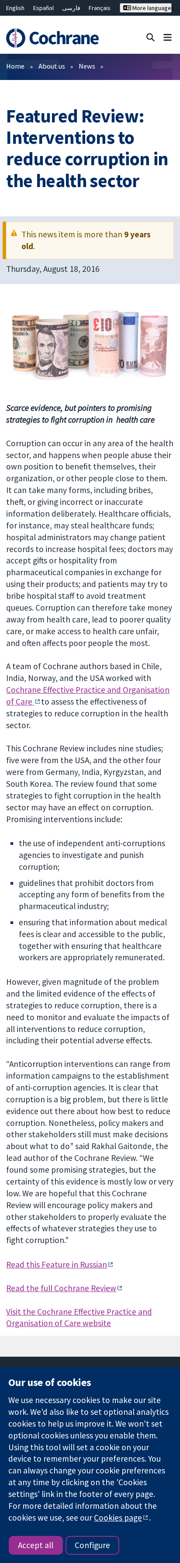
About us (51, 66)
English (15, 8)
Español (43, 8)
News (87, 66)
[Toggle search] (150, 37)
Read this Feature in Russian (56, 1264)
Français (100, 8)
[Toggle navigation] (167, 37)
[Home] (53, 38)
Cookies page (118, 1517)
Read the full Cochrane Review (61, 1288)
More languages (151, 8)
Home (15, 66)
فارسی (71, 8)
